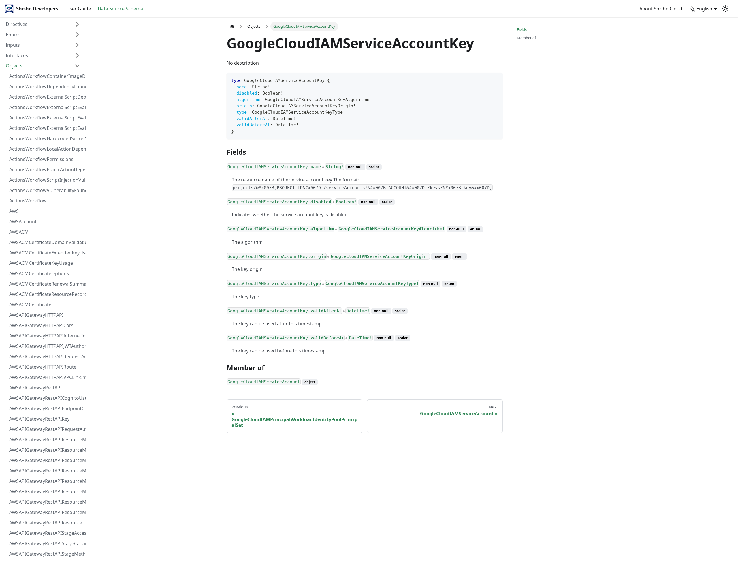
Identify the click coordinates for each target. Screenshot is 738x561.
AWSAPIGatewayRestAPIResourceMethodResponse (46, 502)
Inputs (13, 45)
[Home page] (232, 26)
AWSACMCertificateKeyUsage (41, 263)
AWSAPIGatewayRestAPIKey (39, 419)
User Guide (78, 8)
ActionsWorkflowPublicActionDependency (46, 169)
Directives (16, 24)
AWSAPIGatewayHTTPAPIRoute (42, 367)
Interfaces (17, 55)
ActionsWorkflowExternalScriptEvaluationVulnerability (46, 128)
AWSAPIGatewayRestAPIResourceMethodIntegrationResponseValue (46, 450)
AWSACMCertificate (30, 304)
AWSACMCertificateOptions (39, 273)
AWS (14, 211)
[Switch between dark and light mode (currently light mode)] (725, 8)
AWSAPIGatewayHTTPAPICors (41, 325)
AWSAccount (23, 221)
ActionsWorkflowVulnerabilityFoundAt (46, 190)
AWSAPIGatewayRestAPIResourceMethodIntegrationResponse (46, 460)
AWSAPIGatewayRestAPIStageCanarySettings (46, 543)
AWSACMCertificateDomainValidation (46, 242)
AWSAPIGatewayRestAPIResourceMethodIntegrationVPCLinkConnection (46, 481)
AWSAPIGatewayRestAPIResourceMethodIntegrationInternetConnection (46, 439)
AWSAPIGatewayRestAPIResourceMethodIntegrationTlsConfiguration (46, 471)
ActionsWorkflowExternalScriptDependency (46, 97)
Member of (526, 37)
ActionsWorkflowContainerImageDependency (46, 76)
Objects (14, 66)
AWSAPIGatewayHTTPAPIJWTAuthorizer (46, 346)
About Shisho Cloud (660, 8)
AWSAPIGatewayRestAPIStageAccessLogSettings (46, 533)
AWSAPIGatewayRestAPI (35, 387)
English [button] (704, 8)
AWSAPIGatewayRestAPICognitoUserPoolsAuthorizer (46, 398)
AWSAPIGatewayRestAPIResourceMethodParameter (46, 491)
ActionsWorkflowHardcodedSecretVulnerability (46, 138)
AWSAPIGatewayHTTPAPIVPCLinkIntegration (46, 377)
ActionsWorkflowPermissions (41, 159)
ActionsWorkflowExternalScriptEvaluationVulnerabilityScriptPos (46, 118)
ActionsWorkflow (28, 201)
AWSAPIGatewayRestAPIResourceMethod (46, 512)
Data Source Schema (120, 8)
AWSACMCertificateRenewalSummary (46, 284)
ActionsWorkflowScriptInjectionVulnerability (46, 180)
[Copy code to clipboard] (495, 80)
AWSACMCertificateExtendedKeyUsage (46, 252)
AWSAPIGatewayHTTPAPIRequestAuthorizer (46, 356)
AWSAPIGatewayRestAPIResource (45, 522)
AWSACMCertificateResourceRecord (46, 294)
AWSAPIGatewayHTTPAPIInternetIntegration (46, 336)
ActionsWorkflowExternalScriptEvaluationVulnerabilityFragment (46, 107)
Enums (13, 34)
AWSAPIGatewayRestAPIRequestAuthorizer (46, 429)
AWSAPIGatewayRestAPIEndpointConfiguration (46, 408)
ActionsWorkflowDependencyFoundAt (46, 86)
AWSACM (19, 232)
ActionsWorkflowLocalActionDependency (46, 149)
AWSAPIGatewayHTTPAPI (36, 315)
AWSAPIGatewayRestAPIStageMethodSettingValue (46, 554)
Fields (522, 29)
